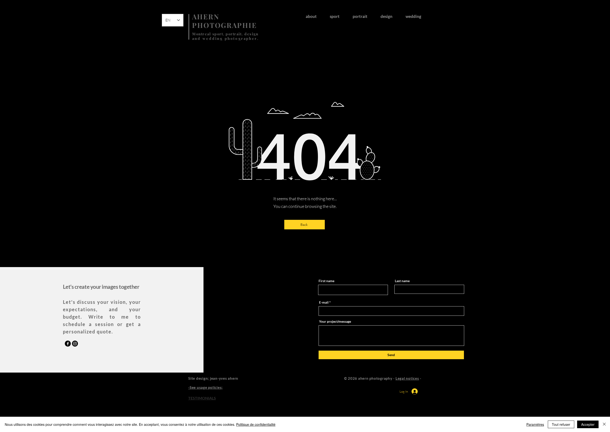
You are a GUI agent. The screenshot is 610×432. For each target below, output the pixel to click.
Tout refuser (561, 424)
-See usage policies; (205, 387)
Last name (402, 281)
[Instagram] (75, 344)
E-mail (324, 302)
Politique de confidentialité (255, 424)
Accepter (588, 424)
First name (326, 281)
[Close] (604, 424)
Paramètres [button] (535, 424)
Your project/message (335, 321)
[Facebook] (68, 344)
